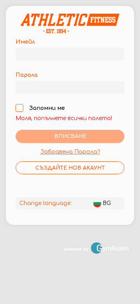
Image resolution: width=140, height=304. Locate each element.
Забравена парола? (70, 152)
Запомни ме (47, 108)
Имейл (25, 42)
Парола (27, 75)
